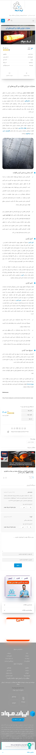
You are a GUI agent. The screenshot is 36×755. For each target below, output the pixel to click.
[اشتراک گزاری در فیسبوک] (25, 428)
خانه (27, 653)
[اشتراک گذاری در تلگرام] (12, 428)
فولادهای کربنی (6, 215)
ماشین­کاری (27, 101)
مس (4, 131)
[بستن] (32, 744)
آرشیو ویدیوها (27, 676)
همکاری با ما (27, 661)
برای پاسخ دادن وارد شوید (10, 507)
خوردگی (27, 673)
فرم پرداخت (9, 656)
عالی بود (30, 411)
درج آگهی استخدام (9, 661)
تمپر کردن (18, 300)
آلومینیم (8, 131)
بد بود (30, 419)
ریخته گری (9, 670)
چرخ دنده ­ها (30, 384)
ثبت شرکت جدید (9, 658)
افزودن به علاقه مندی (16, 720)
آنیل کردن (31, 243)
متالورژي (27, 668)
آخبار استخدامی (9, 676)
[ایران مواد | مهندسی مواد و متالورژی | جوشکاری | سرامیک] (18, 6)
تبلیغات (9, 653)
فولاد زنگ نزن (22, 128)
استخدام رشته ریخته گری (21, 15)
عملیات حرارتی (31, 442)
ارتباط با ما (27, 658)
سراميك (27, 670)
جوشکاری (9, 668)
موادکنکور (14, 697)
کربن (22, 275)
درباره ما (27, 656)
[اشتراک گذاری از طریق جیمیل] (17, 428)
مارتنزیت (10, 184)
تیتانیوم (28, 134)
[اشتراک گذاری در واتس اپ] (14, 428)
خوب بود (29, 415)
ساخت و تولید (9, 673)
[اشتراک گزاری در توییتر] (20, 428)
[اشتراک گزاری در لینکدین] (22, 428)
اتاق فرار (14, 703)
